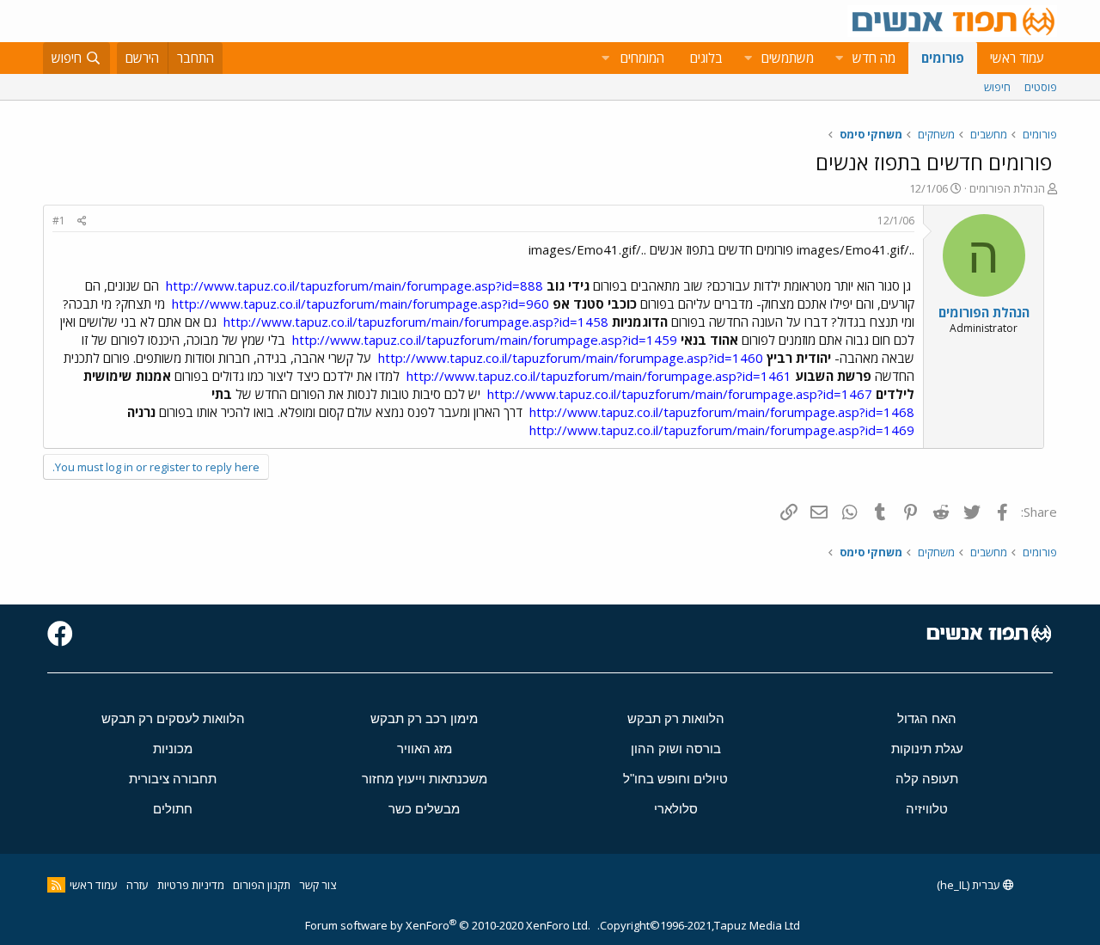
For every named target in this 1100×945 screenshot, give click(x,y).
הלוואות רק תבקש (675, 718)
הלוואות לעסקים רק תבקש (173, 718)
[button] (839, 58)
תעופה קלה (926, 778)
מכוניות (172, 748)
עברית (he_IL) (970, 885)
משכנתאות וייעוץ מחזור (424, 778)
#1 (58, 220)
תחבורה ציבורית (173, 778)
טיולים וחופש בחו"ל (675, 778)
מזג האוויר (424, 748)
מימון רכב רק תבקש (424, 718)
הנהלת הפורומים (1007, 188)
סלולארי (676, 808)
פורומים (942, 57)
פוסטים (1040, 87)
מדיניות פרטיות (190, 885)
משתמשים (787, 57)
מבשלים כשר (424, 808)
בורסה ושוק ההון (676, 748)
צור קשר (317, 885)
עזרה (137, 885)
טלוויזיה (927, 808)
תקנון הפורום (261, 885)
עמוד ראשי (1017, 57)
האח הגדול (926, 718)
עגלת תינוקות (927, 748)
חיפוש (997, 87)
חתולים (172, 808)
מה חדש (873, 57)
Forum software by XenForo (447, 925)
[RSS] (56, 885)
